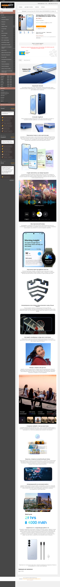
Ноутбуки (3, 24)
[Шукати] (14, 11)
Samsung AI (24, 11)
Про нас (43, 7)
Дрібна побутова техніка (6, 52)
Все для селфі (3, 57)
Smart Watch (3, 35)
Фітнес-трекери (4, 33)
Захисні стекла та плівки (6, 68)
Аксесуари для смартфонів (6, 59)
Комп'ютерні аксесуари (5, 44)
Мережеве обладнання (5, 54)
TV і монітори (3, 28)
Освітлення (3, 61)
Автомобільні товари (5, 42)
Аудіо (2, 30)
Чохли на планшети (5, 66)
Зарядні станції (4, 26)
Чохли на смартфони (5, 64)
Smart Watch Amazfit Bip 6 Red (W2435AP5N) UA (7, 113)
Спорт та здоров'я (4, 37)
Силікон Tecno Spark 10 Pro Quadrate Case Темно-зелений (7, 142)
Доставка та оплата (29, 7)
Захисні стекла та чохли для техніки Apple (6, 71)
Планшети (3, 21)
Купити (41, 26)
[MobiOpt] (7, 5)
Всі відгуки (12, 180)
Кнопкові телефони (5, 19)
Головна (20, 7)
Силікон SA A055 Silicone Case (7, 169)
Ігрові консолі (3, 50)
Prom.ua (35, 577)
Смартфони (3, 17)
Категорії (2, 14)
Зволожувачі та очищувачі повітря (6, 47)
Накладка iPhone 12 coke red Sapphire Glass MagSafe (7, 168)
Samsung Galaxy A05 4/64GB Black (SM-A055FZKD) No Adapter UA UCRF (7, 172)
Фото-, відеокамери (5, 40)
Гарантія (37, 7)
